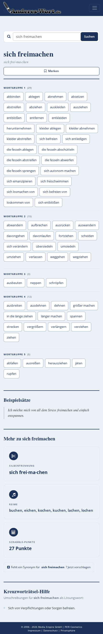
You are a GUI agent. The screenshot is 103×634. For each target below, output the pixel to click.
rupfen (11, 373)
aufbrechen (39, 225)
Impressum (34, 630)
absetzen (77, 96)
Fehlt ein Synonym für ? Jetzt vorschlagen (51, 567)
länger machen (51, 316)
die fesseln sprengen (21, 171)
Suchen (89, 36)
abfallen (12, 363)
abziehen (35, 107)
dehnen (59, 305)
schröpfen (56, 283)
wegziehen (80, 257)
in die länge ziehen (20, 316)
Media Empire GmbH (50, 627)
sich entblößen (48, 202)
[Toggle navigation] (94, 8)
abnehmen (55, 96)
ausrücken (62, 225)
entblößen (14, 118)
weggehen (57, 257)
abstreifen (14, 107)
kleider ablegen (50, 128)
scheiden (87, 236)
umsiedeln (68, 246)
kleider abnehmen (82, 128)
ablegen (34, 96)
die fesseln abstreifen (22, 160)
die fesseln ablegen (20, 149)
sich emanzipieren (19, 181)
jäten (78, 363)
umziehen (14, 257)
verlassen (35, 257)
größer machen (84, 305)
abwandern (15, 225)
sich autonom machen (60, 171)
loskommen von (18, 202)
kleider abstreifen (19, 139)
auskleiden (57, 107)
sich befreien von (55, 192)
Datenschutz (50, 630)
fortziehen (66, 236)
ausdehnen (38, 305)
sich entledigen (76, 139)
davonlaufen (42, 236)
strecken (13, 327)
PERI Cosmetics (73, 627)
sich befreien (48, 139)
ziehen (11, 337)
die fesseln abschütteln (58, 149)
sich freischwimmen (54, 181)
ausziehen (80, 107)
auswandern (87, 225)
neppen (35, 283)
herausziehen (57, 363)
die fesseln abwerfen (59, 160)
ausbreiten (14, 305)
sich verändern (17, 246)
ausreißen (33, 363)
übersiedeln (44, 246)
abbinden (13, 96)
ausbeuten (14, 283)
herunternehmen (19, 128)
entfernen (37, 118)
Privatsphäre (68, 630)
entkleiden (59, 118)
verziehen (81, 327)
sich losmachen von (21, 192)
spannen (76, 316)
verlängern (58, 327)
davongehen (16, 236)
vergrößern (35, 327)
